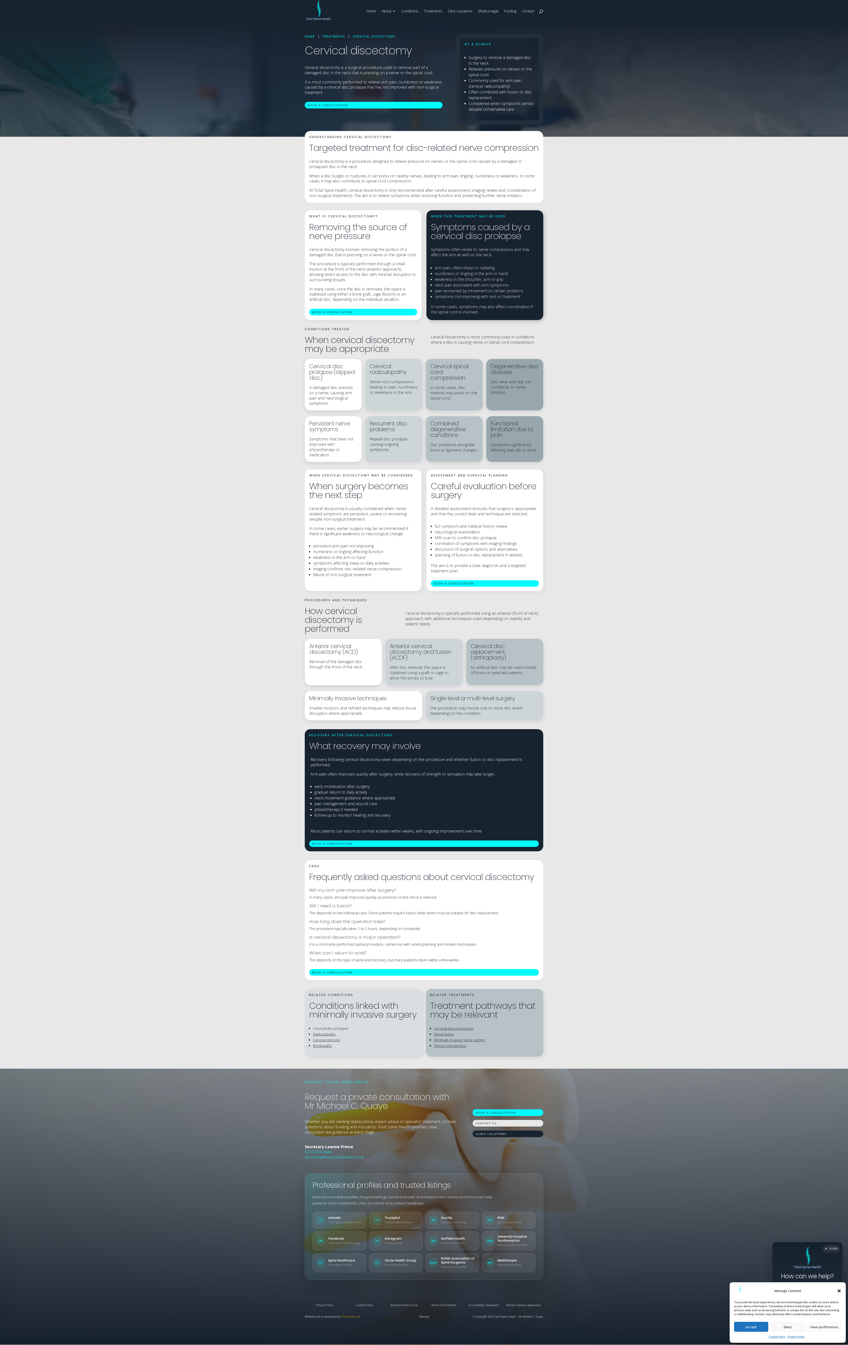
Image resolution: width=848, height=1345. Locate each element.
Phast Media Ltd (350, 1316)
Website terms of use (404, 1305)
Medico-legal (488, 11)
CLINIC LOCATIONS (491, 1134)
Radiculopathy (324, 1034)
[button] (839, 1291)
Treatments (433, 11)
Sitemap (424, 1316)
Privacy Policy (796, 1337)
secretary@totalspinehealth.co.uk (334, 1157)
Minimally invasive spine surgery (459, 1039)
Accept (751, 1327)
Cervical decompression (453, 1028)
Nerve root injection (450, 1045)
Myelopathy (322, 1045)
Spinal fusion (444, 1034)
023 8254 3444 (318, 1151)
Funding (510, 11)
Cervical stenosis (326, 1039)
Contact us (486, 1123)
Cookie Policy (777, 1337)
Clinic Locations (460, 11)
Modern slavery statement (523, 1305)
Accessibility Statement (484, 1305)
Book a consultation (328, 105)
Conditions (409, 11)
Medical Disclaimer (444, 1305)
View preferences (824, 1327)
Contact (528, 11)
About (386, 11)
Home (371, 11)
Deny (788, 1327)
